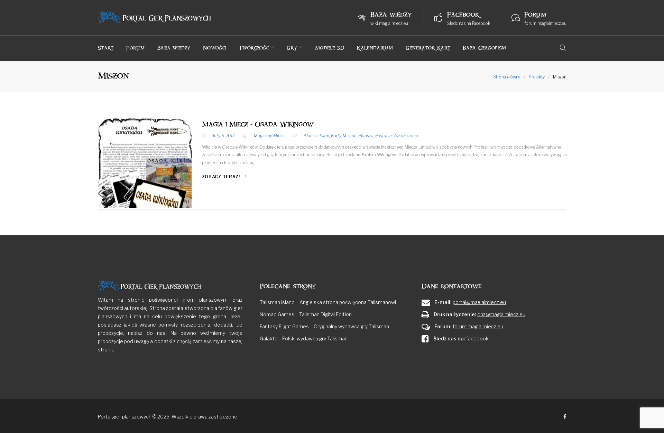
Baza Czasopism (484, 47)
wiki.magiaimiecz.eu (389, 23)
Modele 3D (329, 47)
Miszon (350, 135)
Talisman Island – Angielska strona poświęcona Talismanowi (328, 302)
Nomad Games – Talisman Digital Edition (306, 314)
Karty (336, 135)
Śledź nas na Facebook (468, 23)
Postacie (383, 135)
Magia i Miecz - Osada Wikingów (257, 124)
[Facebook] (564, 417)
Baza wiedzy (174, 47)
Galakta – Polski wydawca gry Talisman (304, 338)
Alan (308, 135)
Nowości (215, 47)
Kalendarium (375, 47)
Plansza (366, 135)
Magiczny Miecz (269, 135)
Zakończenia (406, 135)
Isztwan (321, 135)
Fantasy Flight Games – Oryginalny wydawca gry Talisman (324, 326)
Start (106, 47)
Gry (292, 47)
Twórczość (254, 47)
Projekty (537, 76)
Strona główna (506, 76)
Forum (135, 47)
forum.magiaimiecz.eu (545, 23)
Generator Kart (428, 47)
